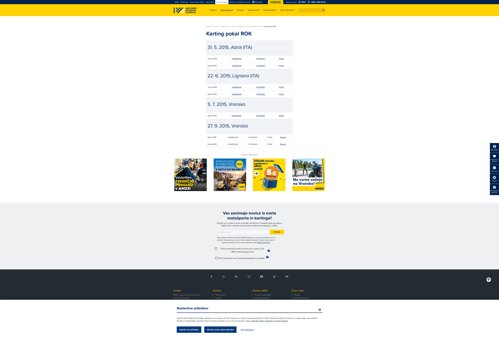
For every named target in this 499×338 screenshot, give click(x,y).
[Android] (287, 277)
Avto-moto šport (212, 26)
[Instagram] (248, 277)
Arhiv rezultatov (237, 26)
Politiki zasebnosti (263, 242)
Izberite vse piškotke (189, 329)
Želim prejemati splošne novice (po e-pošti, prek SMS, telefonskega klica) (242, 250)
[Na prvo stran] (185, 10)
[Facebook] (211, 277)
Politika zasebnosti (301, 298)
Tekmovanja (225, 26)
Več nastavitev (247, 329)
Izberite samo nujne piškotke (220, 329)
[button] (323, 10)
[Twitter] (224, 277)
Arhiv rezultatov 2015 (253, 26)
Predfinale (260, 58)
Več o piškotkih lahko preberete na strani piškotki (267, 321)
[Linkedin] (236, 277)
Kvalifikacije (236, 58)
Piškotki (297, 295)
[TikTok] (274, 277)
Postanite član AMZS (263, 295)
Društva (218, 298)
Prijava (277, 232)
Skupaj (283, 137)
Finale (281, 58)
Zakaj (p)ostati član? (262, 298)
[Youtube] (261, 277)
